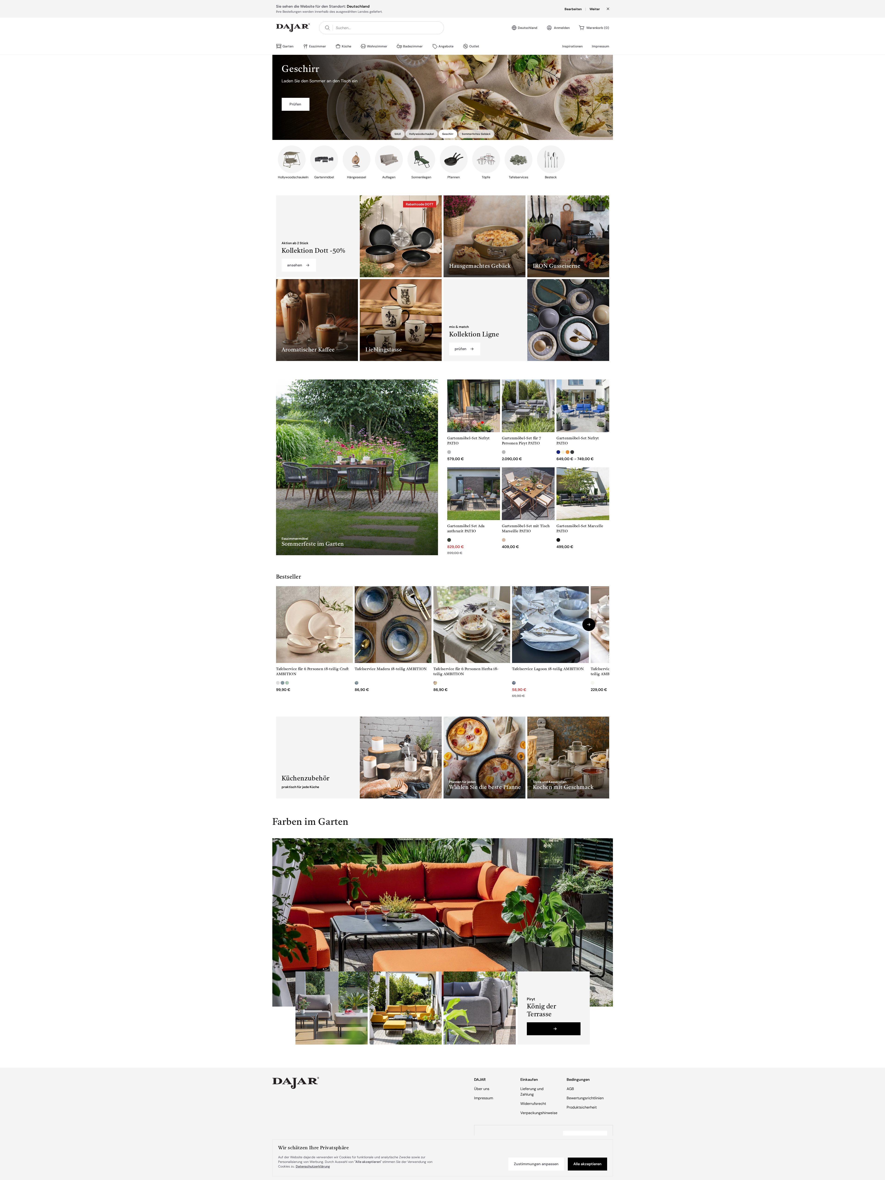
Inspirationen (572, 46)
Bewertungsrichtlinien (585, 1098)
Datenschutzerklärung (313, 1166)
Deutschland (527, 28)
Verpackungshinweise (538, 1112)
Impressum (600, 46)
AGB (570, 1088)
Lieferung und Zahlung (531, 1091)
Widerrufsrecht (533, 1103)
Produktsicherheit (582, 1107)
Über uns (481, 1088)
